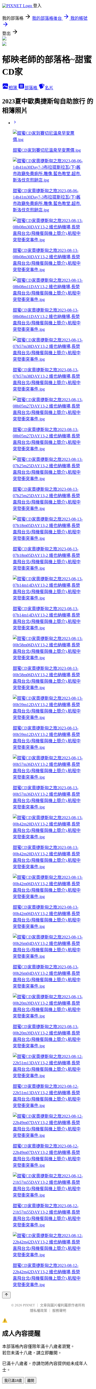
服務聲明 (59, 1310)
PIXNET (29, 1305)
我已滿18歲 (13, 1381)
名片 (49, 88)
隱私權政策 (38, 1310)
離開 (30, 1381)
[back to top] (6, 1295)
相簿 (13, 88)
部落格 (31, 88)
